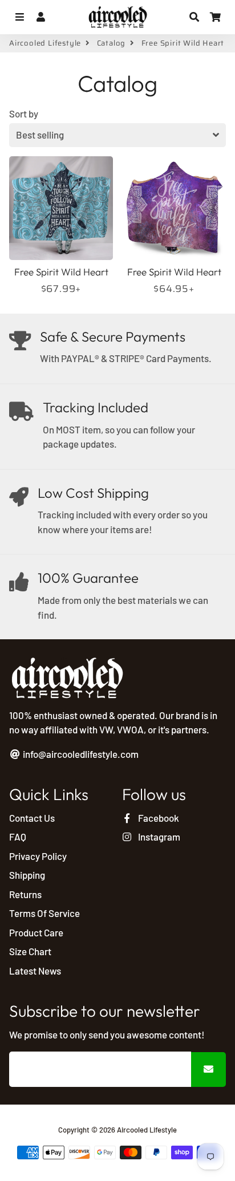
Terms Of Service (44, 913)
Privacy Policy (38, 856)
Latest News (35, 970)
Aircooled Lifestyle (45, 43)
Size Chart (30, 951)
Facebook (157, 817)
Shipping (27, 874)
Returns (25, 894)
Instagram (158, 836)
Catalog (111, 43)
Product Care (36, 932)
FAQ (17, 836)
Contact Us (32, 817)
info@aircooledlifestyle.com (80, 754)
